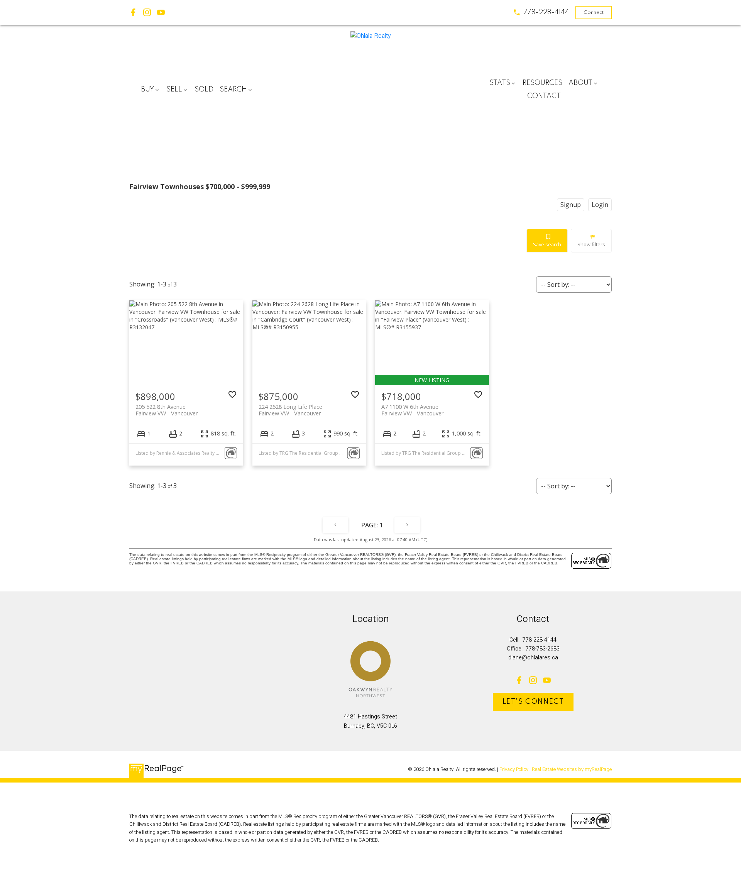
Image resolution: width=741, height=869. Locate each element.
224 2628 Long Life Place (290, 410)
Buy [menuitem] (147, 89)
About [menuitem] (580, 83)
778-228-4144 (546, 12)
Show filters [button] (591, 244)
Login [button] (600, 204)
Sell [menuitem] (174, 89)
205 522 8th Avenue (166, 410)
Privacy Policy (513, 769)
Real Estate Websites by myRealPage (572, 769)
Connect (594, 12)
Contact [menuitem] (544, 96)
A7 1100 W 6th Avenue (412, 410)
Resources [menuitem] (542, 83)
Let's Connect (533, 701)
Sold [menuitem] (204, 89)
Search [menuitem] (233, 89)
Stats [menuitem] (499, 83)
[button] (541, 12)
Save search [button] (547, 244)
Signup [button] (570, 204)
